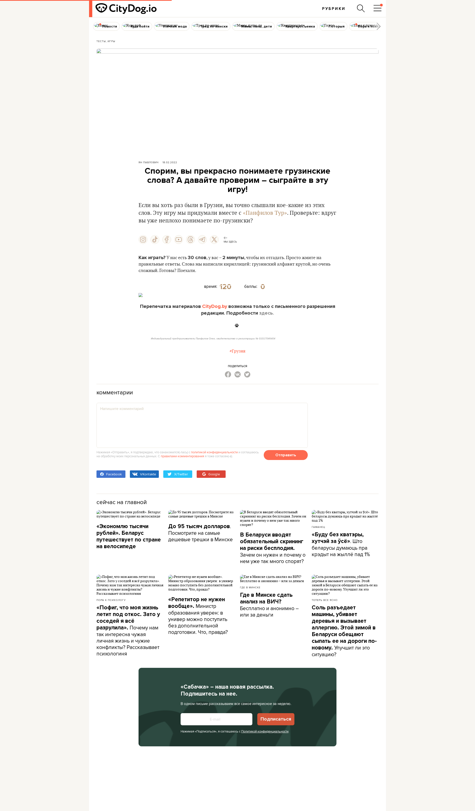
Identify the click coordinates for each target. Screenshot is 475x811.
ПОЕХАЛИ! (237, 294)
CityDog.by (214, 306)
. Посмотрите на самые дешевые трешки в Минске (200, 532)
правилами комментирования (182, 456)
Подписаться (276, 719)
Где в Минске (250, 587)
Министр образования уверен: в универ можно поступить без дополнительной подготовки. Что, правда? (198, 616)
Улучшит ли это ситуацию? (344, 631)
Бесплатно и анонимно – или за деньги (269, 605)
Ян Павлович (149, 162)
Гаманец (318, 527)
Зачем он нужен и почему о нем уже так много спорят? (273, 548)
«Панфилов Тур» (265, 213)
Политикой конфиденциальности (264, 731)
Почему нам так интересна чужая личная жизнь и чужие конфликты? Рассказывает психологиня (128, 630)
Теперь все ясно (325, 600)
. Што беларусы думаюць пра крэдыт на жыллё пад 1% (341, 544)
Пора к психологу (111, 600)
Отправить (285, 455)
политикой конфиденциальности (214, 452)
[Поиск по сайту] (361, 8)
